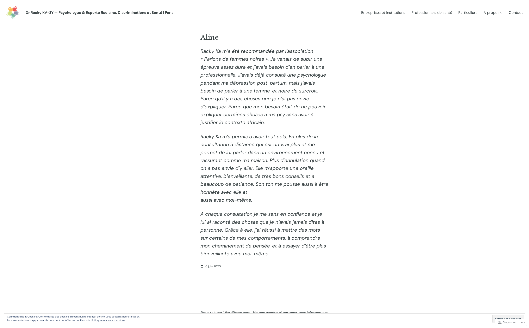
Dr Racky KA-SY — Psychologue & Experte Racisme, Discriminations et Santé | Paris (99, 12)
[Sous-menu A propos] (501, 13)
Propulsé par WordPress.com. (226, 312)
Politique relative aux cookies (108, 320)
